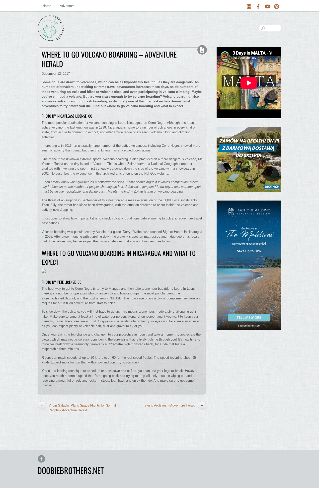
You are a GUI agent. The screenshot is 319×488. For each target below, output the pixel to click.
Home (47, 6)
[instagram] (248, 5)
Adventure (67, 6)
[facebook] (258, 5)
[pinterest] (276, 5)
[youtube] (267, 5)
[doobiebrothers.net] (51, 37)
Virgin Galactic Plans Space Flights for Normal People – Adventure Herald (78, 407)
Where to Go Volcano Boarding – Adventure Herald (109, 59)
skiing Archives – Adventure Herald (174, 405)
